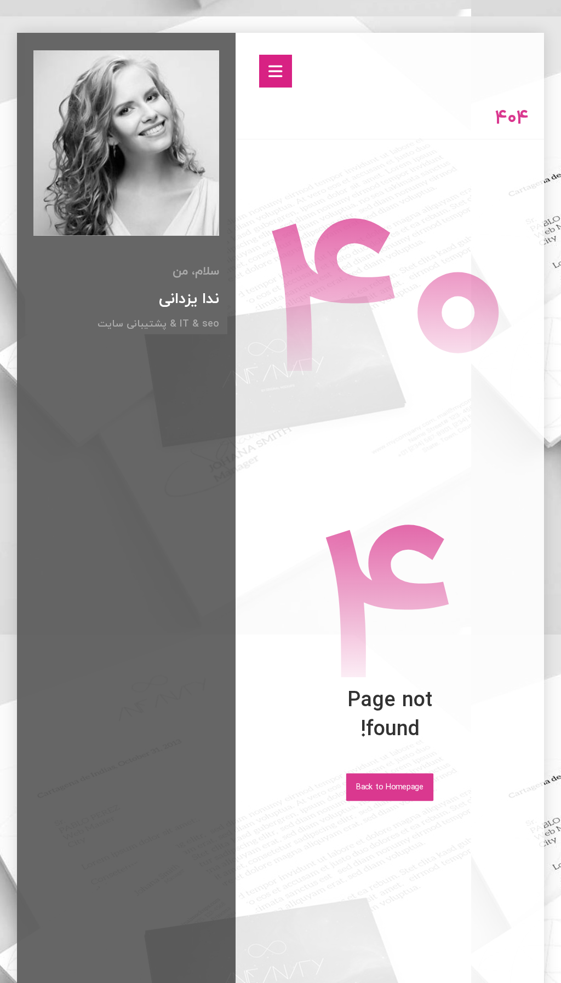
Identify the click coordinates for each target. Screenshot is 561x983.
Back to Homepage (389, 787)
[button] (275, 71)
